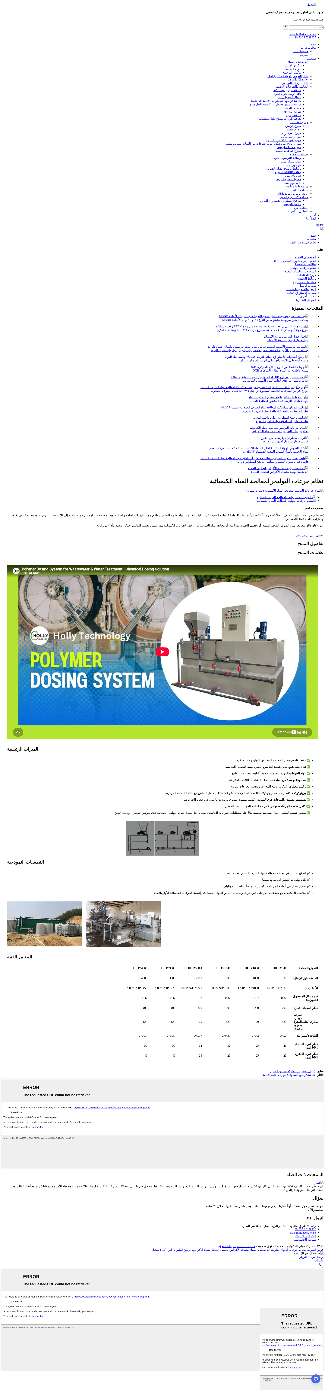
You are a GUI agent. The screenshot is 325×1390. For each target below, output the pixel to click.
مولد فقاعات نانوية (296, 186)
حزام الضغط (293, 69)
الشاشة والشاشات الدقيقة (292, 86)
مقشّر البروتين (292, 204)
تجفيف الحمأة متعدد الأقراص (210, 1249)
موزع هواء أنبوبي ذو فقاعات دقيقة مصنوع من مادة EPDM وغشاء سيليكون (262, 330)
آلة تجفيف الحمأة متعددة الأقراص (250, 1249)
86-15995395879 (305, 1236)
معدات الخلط (300, 190)
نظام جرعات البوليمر (295, 83)
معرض (304, 54)
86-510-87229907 (305, 1229)
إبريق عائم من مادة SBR (293, 193)
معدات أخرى (300, 207)
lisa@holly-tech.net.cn (302, 1232)
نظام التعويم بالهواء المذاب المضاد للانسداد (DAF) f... (275, 451)
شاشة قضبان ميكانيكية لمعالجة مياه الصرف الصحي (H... (273, 411)
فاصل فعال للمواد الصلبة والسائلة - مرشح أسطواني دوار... (272, 461)
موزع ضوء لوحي (290, 133)
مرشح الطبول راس (179, 1249)
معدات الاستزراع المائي (293, 197)
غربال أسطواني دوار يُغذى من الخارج (285, 441)
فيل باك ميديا (293, 175)
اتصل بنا (311, 218)
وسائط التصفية (299, 154)
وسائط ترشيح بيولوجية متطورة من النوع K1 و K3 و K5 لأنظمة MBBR (265, 319)
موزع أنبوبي (293, 129)
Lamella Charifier (298, 79)
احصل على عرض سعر (309, 535)
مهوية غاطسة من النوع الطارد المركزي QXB (280, 370)
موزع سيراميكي (291, 136)
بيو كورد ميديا (293, 165)
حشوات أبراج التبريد (288, 179)
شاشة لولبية (293, 115)
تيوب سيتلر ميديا (291, 161)
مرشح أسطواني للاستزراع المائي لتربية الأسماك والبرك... (273, 360)
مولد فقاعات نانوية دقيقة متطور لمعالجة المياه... (278, 400)
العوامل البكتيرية (298, 211)
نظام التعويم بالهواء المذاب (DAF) (287, 76)
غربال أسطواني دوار (288, 97)
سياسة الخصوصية (305, 1239)
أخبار (313, 215)
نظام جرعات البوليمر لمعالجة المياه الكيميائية (280, 431)
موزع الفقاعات (299, 122)
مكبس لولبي (293, 65)
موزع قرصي (293, 125)
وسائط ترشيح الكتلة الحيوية (284, 168)
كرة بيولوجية (293, 182)
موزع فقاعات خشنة (288, 150)
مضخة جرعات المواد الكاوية (289, 1249)
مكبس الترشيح (291, 72)
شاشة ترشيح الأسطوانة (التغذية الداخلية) (276, 100)
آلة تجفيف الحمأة (298, 61)
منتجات (311, 58)
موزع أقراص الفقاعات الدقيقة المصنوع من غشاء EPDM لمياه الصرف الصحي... (259, 390)
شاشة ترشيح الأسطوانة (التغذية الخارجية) (275, 104)
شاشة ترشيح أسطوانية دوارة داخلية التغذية (282, 421)
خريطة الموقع (227, 1246)
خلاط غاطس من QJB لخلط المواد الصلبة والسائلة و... (275, 380)
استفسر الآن (315, 1209)
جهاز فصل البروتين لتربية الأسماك (287, 340)
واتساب (318, 1260)
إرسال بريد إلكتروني (311, 1256)
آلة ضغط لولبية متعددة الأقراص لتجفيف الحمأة (279, 471)
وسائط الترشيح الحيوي (287, 157)
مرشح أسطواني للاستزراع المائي (280, 200)
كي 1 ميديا (159, 1249)
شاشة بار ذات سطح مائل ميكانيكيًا (280, 118)
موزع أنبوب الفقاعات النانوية (283, 140)
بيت (313, 44)
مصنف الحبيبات (291, 108)
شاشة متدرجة (292, 111)
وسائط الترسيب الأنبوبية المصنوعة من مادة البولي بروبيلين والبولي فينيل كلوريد (259, 350)
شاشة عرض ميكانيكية (287, 90)
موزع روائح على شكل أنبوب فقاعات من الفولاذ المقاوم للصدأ (263, 143)
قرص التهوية (315, 1249)
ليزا (321, 1264)
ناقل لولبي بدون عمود (287, 93)
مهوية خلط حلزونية (289, 147)
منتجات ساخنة (246, 1246)
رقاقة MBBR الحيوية (288, 172)
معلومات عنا (308, 47)
